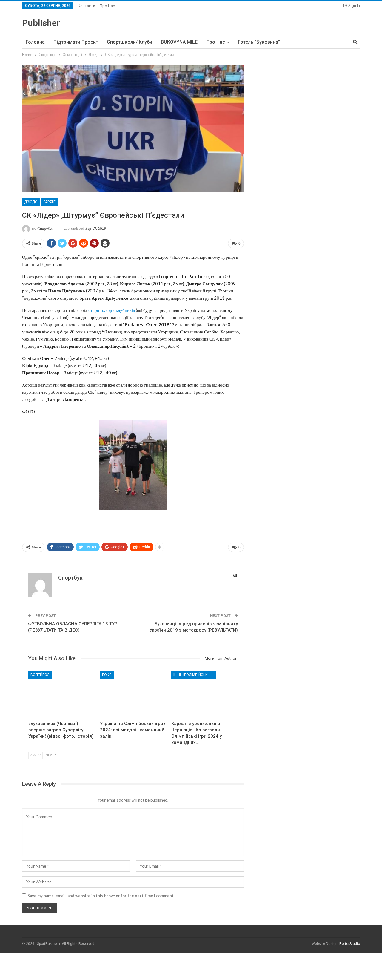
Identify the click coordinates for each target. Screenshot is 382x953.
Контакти (86, 6)
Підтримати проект (75, 42)
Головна (35, 42)
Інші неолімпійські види (194, 675)
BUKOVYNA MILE (179, 42)
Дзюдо (31, 202)
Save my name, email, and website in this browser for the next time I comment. (101, 895)
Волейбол (40, 675)
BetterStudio (349, 944)
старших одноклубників (111, 310)
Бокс (107, 675)
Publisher (41, 23)
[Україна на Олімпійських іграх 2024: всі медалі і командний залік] (133, 694)
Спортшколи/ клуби (129, 42)
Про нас (107, 6)
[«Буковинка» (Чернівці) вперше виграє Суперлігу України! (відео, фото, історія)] (61, 694)
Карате (49, 202)
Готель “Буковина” (259, 42)
